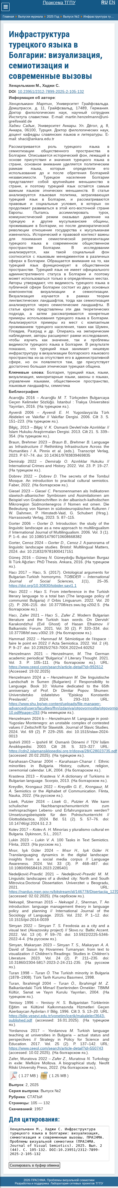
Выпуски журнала (30, 16)
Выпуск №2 (71, 16)
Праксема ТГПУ (59, 2)
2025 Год (53, 16)
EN (112, 2)
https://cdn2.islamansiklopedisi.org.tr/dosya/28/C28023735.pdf (63, 751)
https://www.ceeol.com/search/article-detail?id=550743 (56, 1048)
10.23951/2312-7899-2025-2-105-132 (51, 91)
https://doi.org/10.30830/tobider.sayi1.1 (43, 585)
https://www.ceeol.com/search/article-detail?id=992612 (56, 667)
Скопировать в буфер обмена (34, 1164)
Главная (8, 16)
